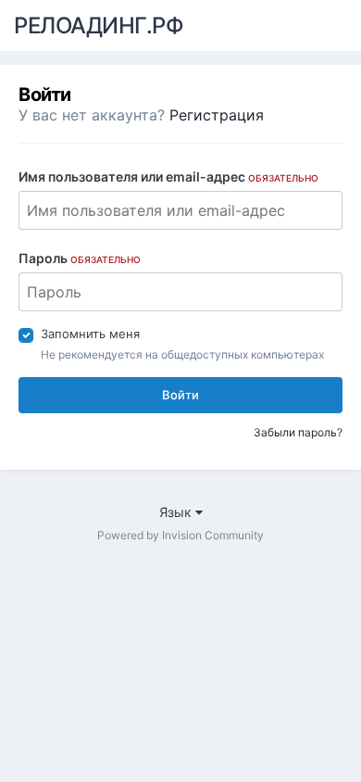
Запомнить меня (90, 333)
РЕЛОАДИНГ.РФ (98, 25)
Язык (177, 512)
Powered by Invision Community (180, 535)
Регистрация (216, 115)
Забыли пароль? (298, 432)
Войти (180, 394)
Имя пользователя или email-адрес (168, 176)
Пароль (80, 258)
